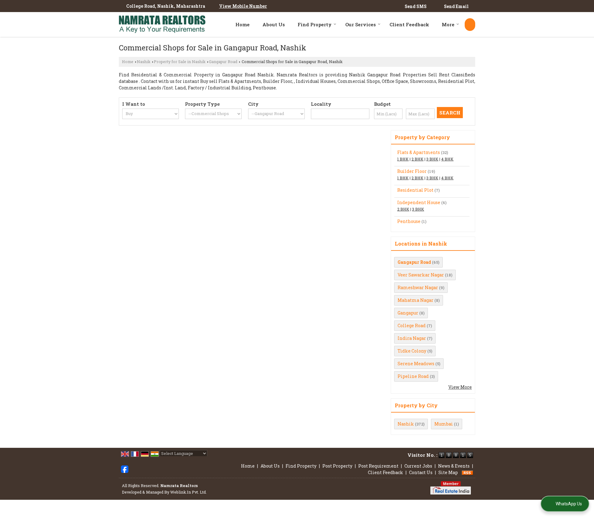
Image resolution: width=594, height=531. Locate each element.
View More (460, 387)
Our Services (360, 24)
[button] (243, 6)
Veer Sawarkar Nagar (421, 275)
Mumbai (443, 424)
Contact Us (421, 472)
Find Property (315, 24)
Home (242, 24)
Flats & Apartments (418, 152)
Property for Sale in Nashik (179, 61)
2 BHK (417, 158)
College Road (412, 325)
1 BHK (403, 158)
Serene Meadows (416, 363)
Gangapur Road (223, 61)
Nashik (143, 61)
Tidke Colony (412, 351)
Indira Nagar (412, 338)
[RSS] (467, 472)
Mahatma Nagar (415, 300)
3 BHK (432, 158)
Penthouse (408, 221)
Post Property (337, 466)
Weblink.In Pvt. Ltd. (188, 492)
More (448, 24)
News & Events (454, 466)
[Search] (470, 24)
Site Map (448, 472)
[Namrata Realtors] (162, 24)
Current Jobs (418, 466)
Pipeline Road (413, 376)
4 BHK (447, 158)
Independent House (418, 202)
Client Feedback (409, 24)
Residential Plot (415, 190)
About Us (273, 24)
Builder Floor (412, 171)
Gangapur (408, 313)
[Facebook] (124, 469)
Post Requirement (378, 466)
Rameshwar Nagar (418, 287)
